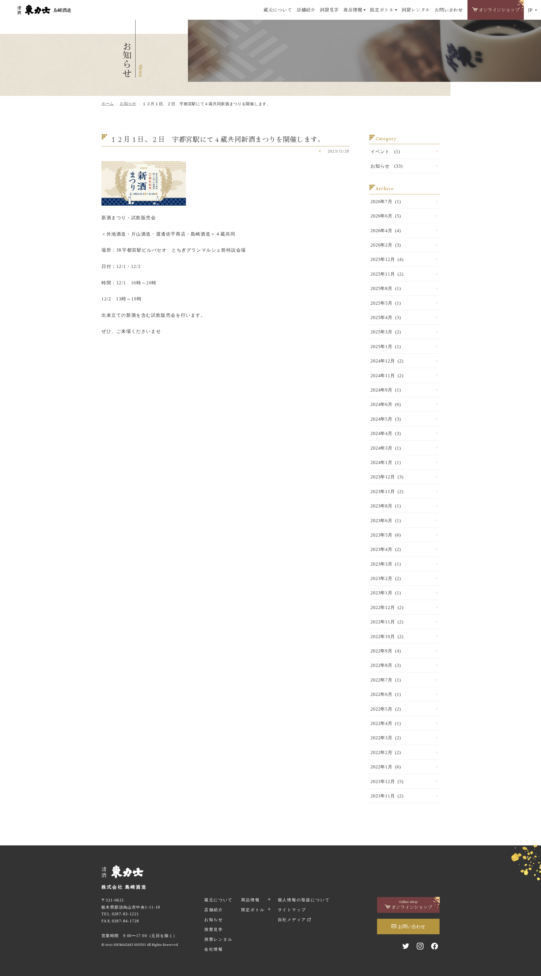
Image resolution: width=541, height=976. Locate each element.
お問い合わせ (448, 9)
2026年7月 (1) (386, 201)
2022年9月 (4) (386, 651)
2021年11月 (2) (387, 795)
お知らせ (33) (386, 166)
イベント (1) (385, 151)
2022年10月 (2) (387, 636)
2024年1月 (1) (386, 462)
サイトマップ (292, 910)
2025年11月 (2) (387, 274)
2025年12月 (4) (387, 259)
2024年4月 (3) (386, 433)
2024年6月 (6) (386, 404)
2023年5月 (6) (386, 535)
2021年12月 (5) (387, 781)
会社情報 (213, 949)
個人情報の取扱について (304, 900)
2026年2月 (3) (386, 245)
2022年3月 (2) (386, 737)
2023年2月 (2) (386, 578)
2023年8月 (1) (386, 506)
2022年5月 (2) (386, 709)
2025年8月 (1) (386, 288)
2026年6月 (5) (386, 216)
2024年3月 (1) (386, 448)
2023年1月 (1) (386, 592)
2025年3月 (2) (386, 331)
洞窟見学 (329, 9)
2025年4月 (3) (386, 317)
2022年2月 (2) (386, 752)
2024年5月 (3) (386, 419)
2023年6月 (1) (386, 520)
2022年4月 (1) (386, 723)
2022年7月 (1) (386, 680)
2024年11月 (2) (387, 375)
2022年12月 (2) (387, 607)
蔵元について (277, 9)
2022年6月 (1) (386, 694)
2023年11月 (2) (387, 491)
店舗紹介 (305, 9)
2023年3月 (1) (386, 564)
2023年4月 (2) (386, 549)
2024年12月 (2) (387, 361)
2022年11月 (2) (387, 621)
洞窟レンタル (416, 9)
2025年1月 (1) (386, 346)
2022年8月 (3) (386, 665)
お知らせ (213, 920)
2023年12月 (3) (387, 476)
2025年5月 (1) (386, 303)
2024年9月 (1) (386, 390)
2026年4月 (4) (386, 230)
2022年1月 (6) (386, 766)
